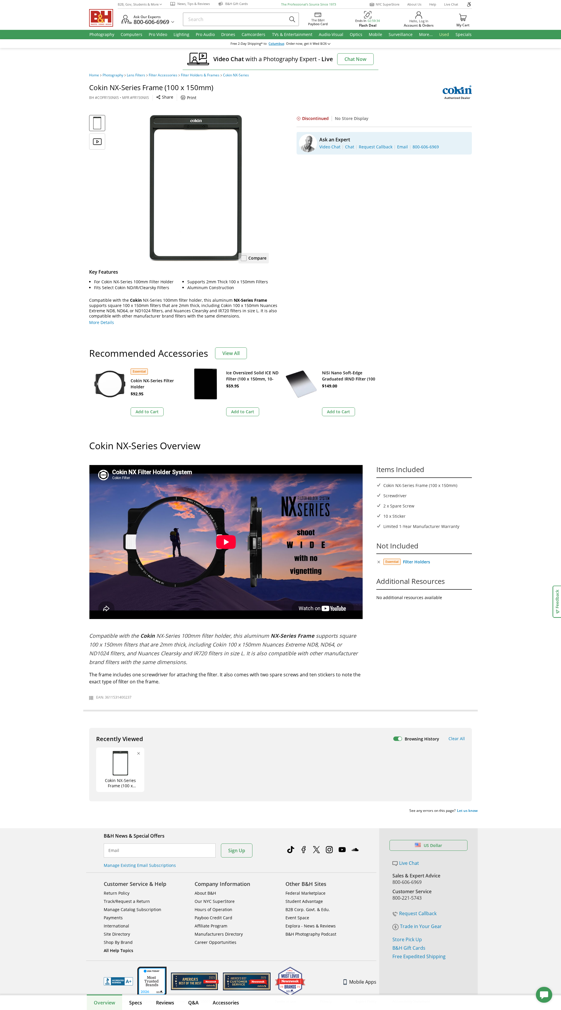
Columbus (276, 44)
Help (432, 4)
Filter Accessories (163, 75)
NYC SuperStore (387, 4)
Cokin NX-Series (236, 75)
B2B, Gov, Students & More (138, 4)
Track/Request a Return (127, 901)
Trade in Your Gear (421, 926)
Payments (113, 917)
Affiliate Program (211, 926)
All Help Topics (118, 950)
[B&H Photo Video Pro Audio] (103, 18)
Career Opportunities (215, 942)
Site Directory (117, 934)
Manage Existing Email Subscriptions (140, 865)
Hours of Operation (213, 909)
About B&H (205, 893)
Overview (104, 1002)
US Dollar (433, 845)
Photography (113, 75)
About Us (414, 4)
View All (231, 353)
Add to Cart (147, 411)
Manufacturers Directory (219, 934)
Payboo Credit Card (213, 917)
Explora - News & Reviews (310, 926)
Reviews (165, 1002)
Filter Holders (416, 562)
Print (191, 97)
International (116, 926)
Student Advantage (304, 901)
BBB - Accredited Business (118, 981)
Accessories (226, 1002)
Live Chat (451, 4)
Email (113, 850)
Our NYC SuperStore (215, 901)
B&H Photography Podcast (310, 934)
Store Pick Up (407, 939)
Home (94, 75)
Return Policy (116, 893)
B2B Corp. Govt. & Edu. (307, 909)
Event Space (297, 917)
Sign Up (236, 850)
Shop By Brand (118, 942)
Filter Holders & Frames (200, 75)
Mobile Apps (362, 982)
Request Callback (418, 913)
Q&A (193, 1002)
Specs (135, 1002)
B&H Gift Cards (408, 948)
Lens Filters (136, 75)
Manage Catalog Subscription (132, 909)
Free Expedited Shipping (419, 956)
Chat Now (355, 59)
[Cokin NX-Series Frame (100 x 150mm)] (196, 188)
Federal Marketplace (305, 893)
